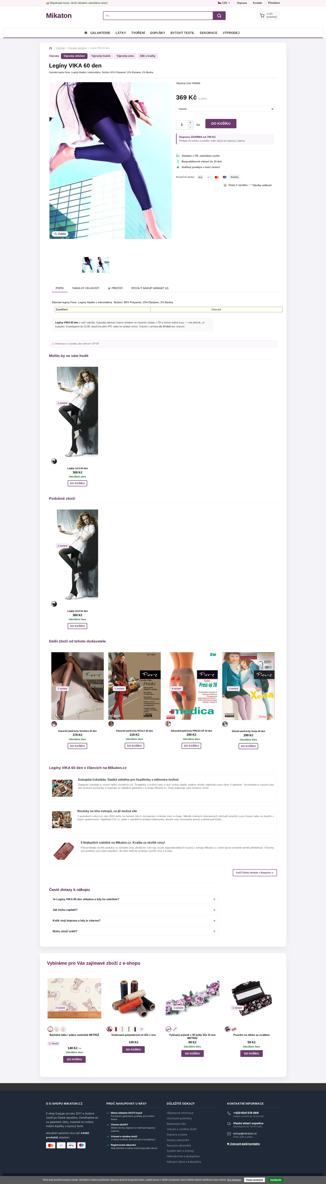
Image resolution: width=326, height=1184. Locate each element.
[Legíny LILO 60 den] (77, 412)
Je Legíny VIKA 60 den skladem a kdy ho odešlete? (86, 899)
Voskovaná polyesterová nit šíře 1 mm (133, 1035)
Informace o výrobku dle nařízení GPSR (77, 343)
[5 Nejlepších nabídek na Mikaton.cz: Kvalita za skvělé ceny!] (63, 844)
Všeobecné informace (180, 1112)
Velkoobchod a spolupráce (183, 1156)
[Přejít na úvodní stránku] (51, 48)
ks (197, 124)
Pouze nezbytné (254, 1180)
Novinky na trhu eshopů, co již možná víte (107, 811)
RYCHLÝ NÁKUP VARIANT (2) (149, 288)
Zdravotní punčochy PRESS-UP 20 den (191, 731)
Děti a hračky (147, 55)
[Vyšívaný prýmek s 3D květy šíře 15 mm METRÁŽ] (192, 998)
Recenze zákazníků (179, 1145)
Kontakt (257, 3)
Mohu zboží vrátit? (65, 931)
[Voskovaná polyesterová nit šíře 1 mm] (133, 998)
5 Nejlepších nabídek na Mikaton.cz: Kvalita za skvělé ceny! (123, 842)
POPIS (60, 288)
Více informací (234, 1180)
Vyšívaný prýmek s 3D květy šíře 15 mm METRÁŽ (192, 1037)
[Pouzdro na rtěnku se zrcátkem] (251, 998)
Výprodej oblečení (74, 55)
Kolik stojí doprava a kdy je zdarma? (76, 920)
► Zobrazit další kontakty (243, 1143)
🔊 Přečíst (115, 288)
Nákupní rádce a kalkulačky (184, 1161)
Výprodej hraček (100, 55)
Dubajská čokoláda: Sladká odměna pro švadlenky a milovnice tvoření (128, 779)
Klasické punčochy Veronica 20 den (77, 731)
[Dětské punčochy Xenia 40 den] (248, 686)
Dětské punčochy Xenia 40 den (248, 731)
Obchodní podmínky (179, 1118)
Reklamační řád (176, 1123)
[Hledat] (219, 15)
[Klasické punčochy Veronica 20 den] (77, 686)
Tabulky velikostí (262, 185)
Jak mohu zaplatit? (65, 909)
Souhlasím (275, 1180)
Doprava (242, 3)
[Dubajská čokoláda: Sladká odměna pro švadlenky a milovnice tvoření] (62, 781)
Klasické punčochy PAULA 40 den (134, 731)
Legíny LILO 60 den (77, 468)
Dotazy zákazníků (178, 1140)
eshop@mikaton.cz (245, 1133)
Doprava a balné (177, 1134)
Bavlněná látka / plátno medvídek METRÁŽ (74, 1035)
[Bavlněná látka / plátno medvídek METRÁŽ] (74, 998)
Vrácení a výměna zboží (181, 1129)
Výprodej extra (125, 55)
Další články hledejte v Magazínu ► (255, 872)
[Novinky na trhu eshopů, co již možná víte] (62, 812)
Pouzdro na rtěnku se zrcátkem (251, 1035)
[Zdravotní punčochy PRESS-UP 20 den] (191, 686)
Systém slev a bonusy (180, 1150)
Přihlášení (274, 3)
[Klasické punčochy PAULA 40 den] (134, 686)
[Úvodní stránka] (86, 33)
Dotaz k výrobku (238, 184)
